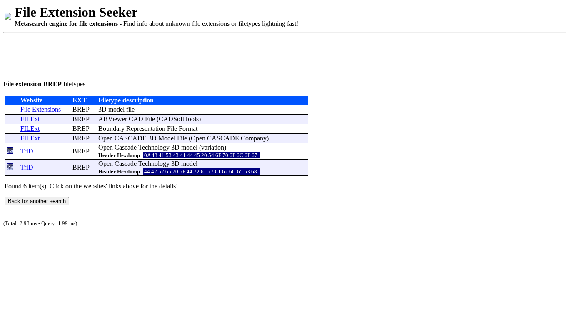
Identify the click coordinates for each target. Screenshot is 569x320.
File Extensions (40, 109)
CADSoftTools (179, 118)
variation (212, 147)
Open (105, 138)
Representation (145, 128)
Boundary (111, 128)
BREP (81, 109)
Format (188, 128)
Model (166, 138)
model (116, 109)
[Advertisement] (155, 55)
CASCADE (131, 138)
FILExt (30, 118)
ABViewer (112, 118)
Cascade (126, 147)
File (150, 118)
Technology (154, 147)
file (130, 109)
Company (254, 138)
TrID (26, 151)
